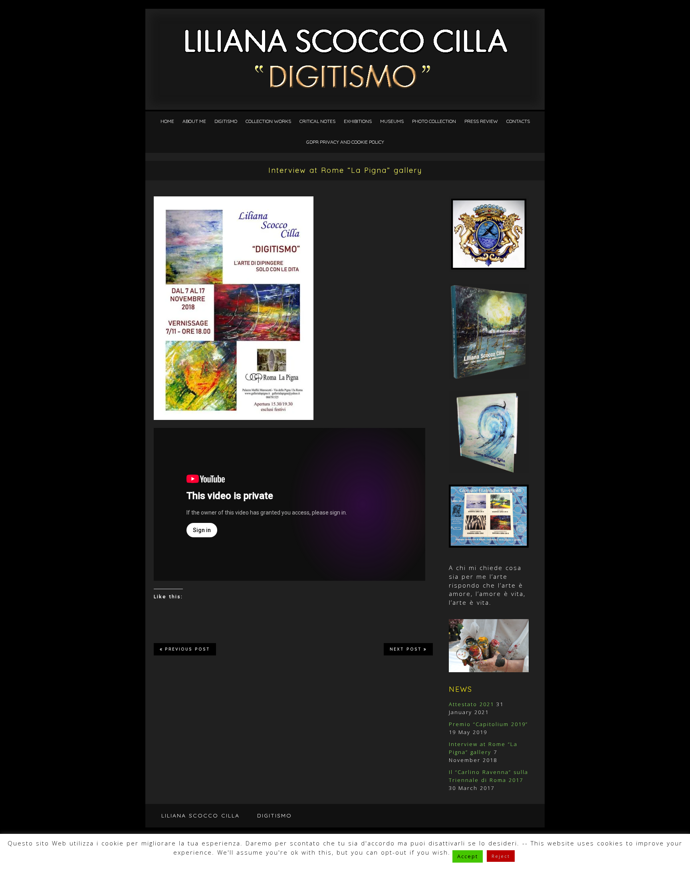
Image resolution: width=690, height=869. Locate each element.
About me (194, 121)
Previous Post (187, 649)
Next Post (406, 649)
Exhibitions (358, 121)
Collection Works (268, 121)
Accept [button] (467, 856)
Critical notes (317, 121)
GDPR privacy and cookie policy (345, 142)
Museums (392, 121)
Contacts (518, 121)
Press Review (481, 121)
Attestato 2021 (471, 704)
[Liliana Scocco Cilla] (345, 29)
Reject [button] (501, 856)
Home (167, 121)
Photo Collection (434, 121)
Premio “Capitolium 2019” (488, 724)
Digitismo (225, 121)
